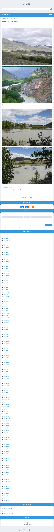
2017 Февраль (6, 301)
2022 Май (6, 411)
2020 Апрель (6, 367)
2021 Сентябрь (7, 397)
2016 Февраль (6, 280)
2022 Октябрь (6, 420)
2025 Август (6, 479)
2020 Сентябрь (7, 376)
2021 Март (6, 387)
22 (19, 225)
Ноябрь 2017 (27, 214)
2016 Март (6, 282)
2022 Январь (6, 404)
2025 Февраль (6, 469)
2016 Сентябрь (7, 292)
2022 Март (6, 407)
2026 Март (6, 491)
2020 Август (6, 374)
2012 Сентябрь (7, 256)
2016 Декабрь (6, 298)
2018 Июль (6, 331)
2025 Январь (6, 467)
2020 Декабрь (6, 381)
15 (19, 223)
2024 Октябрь (6, 462)
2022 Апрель (6, 409)
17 (33, 223)
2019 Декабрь (6, 360)
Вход (30, 199)
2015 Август (6, 270)
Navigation (7, 15)
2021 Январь (6, 383)
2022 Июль (6, 414)
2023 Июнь (6, 434)
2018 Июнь (6, 329)
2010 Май (6, 235)
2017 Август (6, 311)
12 (48, 221)
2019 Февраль (6, 343)
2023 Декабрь (6, 444)
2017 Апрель (6, 304)
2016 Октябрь (6, 294)
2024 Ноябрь (6, 463)
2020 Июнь (6, 371)
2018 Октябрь (6, 336)
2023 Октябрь (6, 441)
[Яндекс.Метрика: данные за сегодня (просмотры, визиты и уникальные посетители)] (33, 530)
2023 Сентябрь (7, 439)
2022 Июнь (6, 413)
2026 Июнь (6, 497)
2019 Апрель (6, 346)
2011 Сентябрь (7, 240)
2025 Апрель (6, 472)
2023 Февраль (6, 427)
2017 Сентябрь (7, 313)
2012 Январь (6, 242)
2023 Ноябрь (6, 442)
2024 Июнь (6, 455)
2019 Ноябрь (6, 359)
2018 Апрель (6, 325)
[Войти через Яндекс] (28, 207)
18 (40, 223)
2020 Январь (6, 362)
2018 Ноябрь (6, 338)
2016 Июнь (6, 287)
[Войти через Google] (30, 207)
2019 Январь (6, 341)
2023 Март (6, 428)
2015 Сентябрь (7, 271)
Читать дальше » (7, 184)
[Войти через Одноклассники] (33, 207)
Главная (4, 18)
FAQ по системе (7, 511)
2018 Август (6, 332)
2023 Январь (6, 425)
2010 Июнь (6, 236)
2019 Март (6, 345)
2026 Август (6, 500)
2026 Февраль (6, 490)
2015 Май (6, 264)
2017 (8, 18)
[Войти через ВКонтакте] (23, 207)
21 (12, 225)
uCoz (28, 530)
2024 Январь (6, 446)
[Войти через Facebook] (26, 207)
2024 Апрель (6, 451)
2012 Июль (6, 252)
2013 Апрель (6, 261)
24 (33, 225)
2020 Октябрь (6, 378)
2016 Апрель (6, 284)
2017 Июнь (6, 308)
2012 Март (6, 245)
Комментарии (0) (24, 189)
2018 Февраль (6, 322)
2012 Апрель (6, 247)
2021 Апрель (6, 388)
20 (5, 225)
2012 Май (6, 249)
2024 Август (6, 458)
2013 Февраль (6, 259)
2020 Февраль (6, 364)
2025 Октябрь (6, 483)
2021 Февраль (6, 385)
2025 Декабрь (6, 486)
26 (48, 225)
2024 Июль (6, 456)
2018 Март (6, 324)
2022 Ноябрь (6, 421)
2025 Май (6, 474)
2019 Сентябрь (7, 355)
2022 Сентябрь (7, 418)
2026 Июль (6, 498)
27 (5, 227)
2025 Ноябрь (6, 484)
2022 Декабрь (6, 423)
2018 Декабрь (6, 339)
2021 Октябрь (6, 399)
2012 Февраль (6, 243)
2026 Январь (6, 488)
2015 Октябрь (6, 273)
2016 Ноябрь (6, 296)
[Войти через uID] (21, 207)
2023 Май (6, 432)
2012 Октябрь (6, 257)
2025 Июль (6, 477)
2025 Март (6, 470)
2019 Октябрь (6, 357)
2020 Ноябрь (6, 380)
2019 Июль (6, 352)
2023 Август (6, 437)
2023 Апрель (6, 430)
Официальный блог (8, 508)
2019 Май (6, 348)
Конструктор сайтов (21, 530)
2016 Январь (6, 278)
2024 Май (6, 453)
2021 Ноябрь (6, 400)
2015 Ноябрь (6, 275)
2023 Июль (6, 435)
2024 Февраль (6, 448)
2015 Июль (6, 268)
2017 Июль (6, 310)
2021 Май (6, 390)
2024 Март (6, 449)
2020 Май (6, 369)
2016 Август (6, 291)
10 (33, 221)
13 (5, 223)
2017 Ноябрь (6, 317)
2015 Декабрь (6, 277)
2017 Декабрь (6, 318)
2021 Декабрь (6, 402)
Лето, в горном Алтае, (10, 22)
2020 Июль (6, 373)
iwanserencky (9, 189)
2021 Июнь (6, 392)
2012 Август (6, 254)
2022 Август (6, 416)
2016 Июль (6, 289)
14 (12, 223)
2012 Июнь (6, 250)
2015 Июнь (6, 266)
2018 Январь (6, 320)
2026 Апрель (6, 493)
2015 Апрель (6, 263)
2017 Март (6, 303)
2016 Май (6, 285)
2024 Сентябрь (7, 460)
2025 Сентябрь (7, 481)
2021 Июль (6, 394)
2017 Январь (6, 299)
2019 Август (6, 353)
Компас (27, 4)
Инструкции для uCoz (8, 513)
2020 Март (6, 366)
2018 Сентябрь (7, 334)
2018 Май (6, 327)
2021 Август (6, 395)
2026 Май (6, 495)
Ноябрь (11, 18)
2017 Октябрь (6, 315)
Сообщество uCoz (7, 509)
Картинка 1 (11, 187)
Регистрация (25, 199)
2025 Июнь (6, 476)
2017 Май (6, 306)
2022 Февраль (6, 406)
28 (12, 227)
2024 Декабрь (6, 465)
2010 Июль (6, 238)
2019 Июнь (6, 350)
